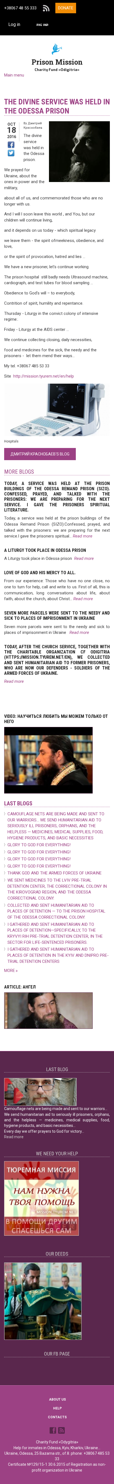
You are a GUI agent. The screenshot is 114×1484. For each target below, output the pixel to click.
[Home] (57, 49)
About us (57, 1399)
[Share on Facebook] (11, 144)
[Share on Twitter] (11, 153)
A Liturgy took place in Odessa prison (45, 550)
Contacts (57, 1417)
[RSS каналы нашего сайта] (61, 1430)
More (10, 970)
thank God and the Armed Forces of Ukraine (54, 873)
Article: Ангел (20, 987)
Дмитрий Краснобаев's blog (40, 454)
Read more (82, 536)
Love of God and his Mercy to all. (40, 572)
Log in (14, 24)
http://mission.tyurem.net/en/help (43, 376)
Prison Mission (57, 62)
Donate (65, 8)
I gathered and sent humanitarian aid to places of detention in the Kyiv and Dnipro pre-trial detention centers (58, 955)
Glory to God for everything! (39, 844)
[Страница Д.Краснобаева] (53, 1430)
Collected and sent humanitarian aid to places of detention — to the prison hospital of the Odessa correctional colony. (56, 911)
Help (57, 1408)
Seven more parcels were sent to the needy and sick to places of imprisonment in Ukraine (57, 615)
